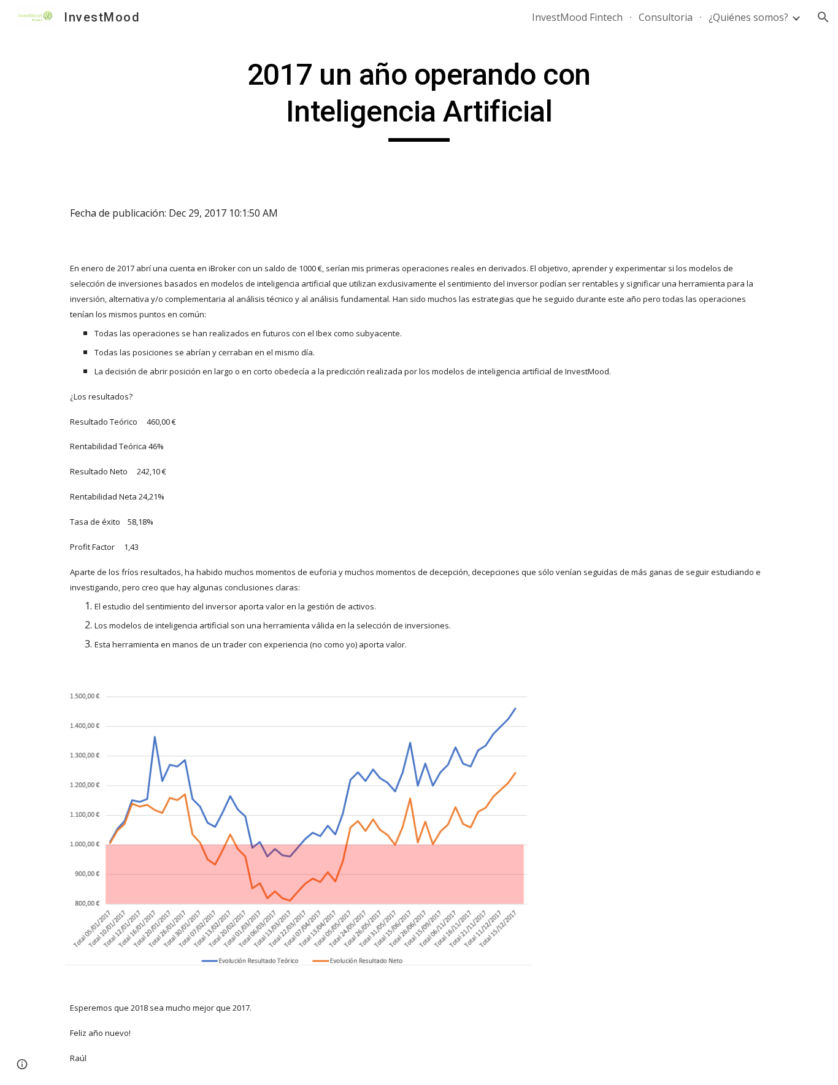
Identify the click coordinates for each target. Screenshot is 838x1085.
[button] (823, 17)
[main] (419, 99)
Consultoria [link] (666, 17)
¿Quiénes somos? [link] (748, 17)
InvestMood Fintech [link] (577, 17)
